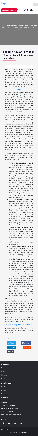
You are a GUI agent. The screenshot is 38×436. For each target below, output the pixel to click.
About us (4, 371)
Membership (5, 375)
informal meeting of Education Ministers (19, 325)
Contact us (5, 402)
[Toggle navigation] (35, 4)
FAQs (3, 378)
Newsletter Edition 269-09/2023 (27, 25)
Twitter (12, 343)
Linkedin (12, 347)
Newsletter (4, 394)
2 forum (19, 89)
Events (3, 386)
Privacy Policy (5, 429)
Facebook (26, 343)
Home (2, 25)
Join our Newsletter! (9, 10)
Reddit (27, 347)
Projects (3, 390)
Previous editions (11, 25)
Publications (5, 397)
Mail (11, 351)
